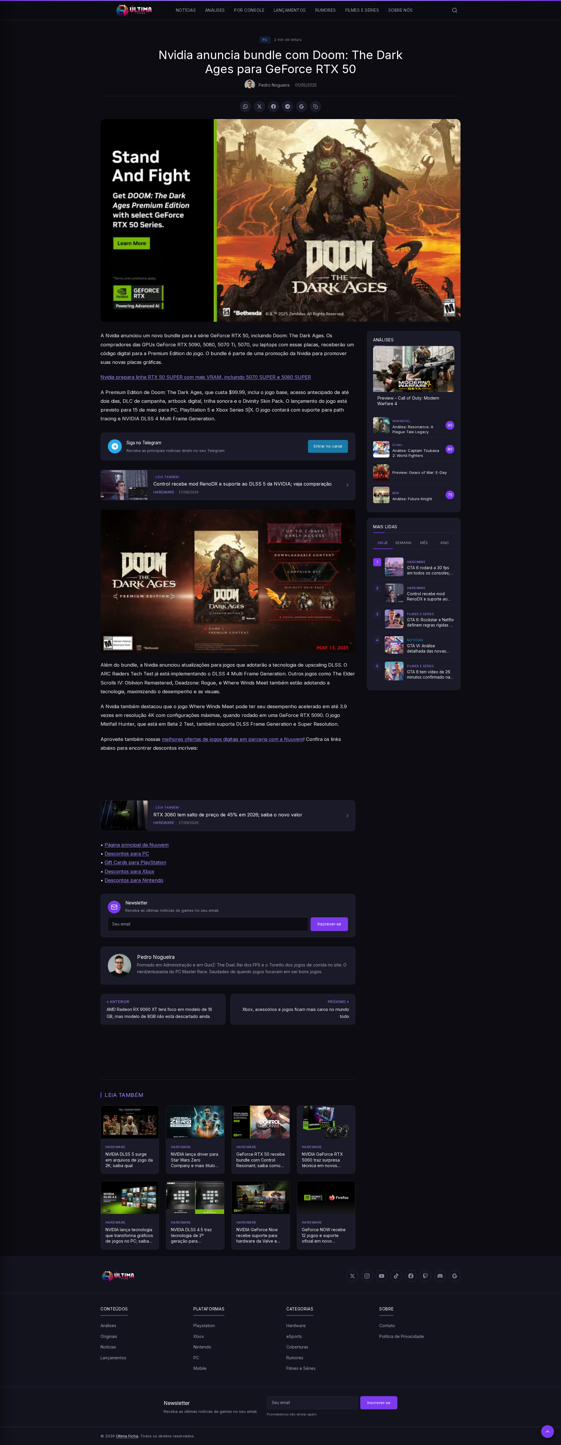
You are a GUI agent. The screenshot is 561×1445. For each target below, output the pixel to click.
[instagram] (367, 1276)
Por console (249, 10)
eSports (294, 1336)
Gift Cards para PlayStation (135, 862)
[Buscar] (454, 10)
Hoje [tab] (383, 543)
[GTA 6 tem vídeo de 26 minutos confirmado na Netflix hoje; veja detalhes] (394, 671)
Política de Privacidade (401, 1336)
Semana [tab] (403, 543)
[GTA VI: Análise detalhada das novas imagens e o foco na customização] (394, 645)
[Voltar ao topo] (547, 1431)
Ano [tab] (444, 543)
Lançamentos (290, 10)
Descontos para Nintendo (134, 880)
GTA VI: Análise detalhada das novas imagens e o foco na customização (426, 649)
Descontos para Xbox (129, 871)
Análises (215, 10)
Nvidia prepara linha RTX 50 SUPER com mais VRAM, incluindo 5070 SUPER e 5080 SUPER (206, 377)
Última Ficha (127, 1436)
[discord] (440, 1276)
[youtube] (381, 1276)
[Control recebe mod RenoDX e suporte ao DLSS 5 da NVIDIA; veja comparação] (394, 593)
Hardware (296, 1325)
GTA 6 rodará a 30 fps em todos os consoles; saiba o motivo (428, 570)
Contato (387, 1325)
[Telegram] (287, 106)
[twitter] (352, 1276)
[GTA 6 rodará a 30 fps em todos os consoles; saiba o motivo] (394, 567)
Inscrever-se (329, 924)
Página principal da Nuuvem (137, 845)
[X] (259, 106)
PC (265, 40)
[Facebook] (273, 106)
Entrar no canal (328, 446)
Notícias (186, 10)
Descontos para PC (127, 853)
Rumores (325, 10)
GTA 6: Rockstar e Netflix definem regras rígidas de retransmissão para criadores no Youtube (430, 622)
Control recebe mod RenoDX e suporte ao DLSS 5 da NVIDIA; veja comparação (429, 596)
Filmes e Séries (362, 10)
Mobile (200, 1368)
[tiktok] (396, 1276)
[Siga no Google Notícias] (301, 106)
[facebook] (411, 1276)
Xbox (198, 1336)
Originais (109, 1336)
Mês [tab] (424, 543)
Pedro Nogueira (274, 84)
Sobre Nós (400, 10)
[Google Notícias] (454, 1276)
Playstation (204, 1325)
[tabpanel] (413, 619)
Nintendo (202, 1346)
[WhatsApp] (245, 106)
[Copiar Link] (315, 106)
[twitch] (425, 1276)
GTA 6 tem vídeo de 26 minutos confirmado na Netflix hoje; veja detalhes (428, 675)
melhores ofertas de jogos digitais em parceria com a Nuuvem (232, 739)
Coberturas (297, 1346)
